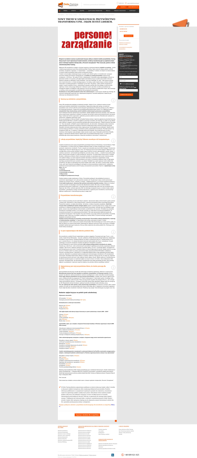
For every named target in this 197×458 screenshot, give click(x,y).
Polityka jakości (92, 455)
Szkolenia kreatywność (62, 437)
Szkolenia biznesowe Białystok (84, 445)
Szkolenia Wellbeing (62, 441)
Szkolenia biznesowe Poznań (84, 437)
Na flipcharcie (101, 432)
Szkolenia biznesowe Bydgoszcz (85, 443)
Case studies (101, 431)
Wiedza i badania (120, 10)
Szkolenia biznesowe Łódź (83, 433)
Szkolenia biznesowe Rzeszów (84, 448)
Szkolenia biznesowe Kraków (84, 432)
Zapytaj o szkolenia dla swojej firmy (87, 415)
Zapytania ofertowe (95, 10)
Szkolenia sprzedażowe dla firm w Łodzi (106, 448)
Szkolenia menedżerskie (63, 432)
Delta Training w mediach (71, 14)
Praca (108, 10)
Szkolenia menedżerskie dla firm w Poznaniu (107, 443)
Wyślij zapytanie (128, 35)
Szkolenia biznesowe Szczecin (84, 440)
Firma (65, 10)
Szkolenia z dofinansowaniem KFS (65, 440)
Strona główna (61, 14)
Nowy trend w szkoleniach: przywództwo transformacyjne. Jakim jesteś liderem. (97, 14)
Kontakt (133, 10)
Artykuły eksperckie (102, 429)
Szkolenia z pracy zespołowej (64, 435)
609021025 (121, 3)
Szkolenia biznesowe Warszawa (84, 430)
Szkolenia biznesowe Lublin (84, 441)
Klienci (123, 6)
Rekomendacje (133, 6)
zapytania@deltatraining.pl (133, 3)
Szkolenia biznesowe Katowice (84, 446)
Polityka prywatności (83, 455)
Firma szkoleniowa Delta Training (126, 429)
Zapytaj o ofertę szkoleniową (125, 432)
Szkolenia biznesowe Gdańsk (84, 438)
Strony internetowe (67, 457)
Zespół (82, 10)
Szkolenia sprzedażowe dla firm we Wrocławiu (105, 446)
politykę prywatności (130, 83)
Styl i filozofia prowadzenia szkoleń (126, 431)
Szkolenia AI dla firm (62, 438)
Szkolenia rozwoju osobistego (64, 433)
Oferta (73, 10)
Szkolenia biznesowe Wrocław (84, 435)
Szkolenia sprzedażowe (63, 430)
